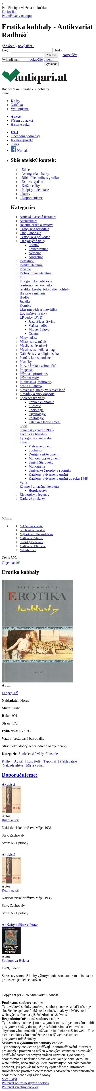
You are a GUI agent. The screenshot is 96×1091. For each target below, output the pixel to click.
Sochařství (36, 450)
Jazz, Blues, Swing (42, 321)
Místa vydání (35, 765)
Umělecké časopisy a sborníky (50, 470)
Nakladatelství (13, 765)
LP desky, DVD (31, 317)
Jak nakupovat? (22, 140)
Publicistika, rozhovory (36, 382)
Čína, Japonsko (30, 233)
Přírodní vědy (29, 378)
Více (5, 1079)
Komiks (25, 305)
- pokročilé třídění (39, 59)
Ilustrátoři (33, 761)
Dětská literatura (31, 265)
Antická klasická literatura (38, 217)
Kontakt (23, 151)
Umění (24, 442)
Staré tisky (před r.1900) (37, 430)
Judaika (25, 301)
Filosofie (35, 406)
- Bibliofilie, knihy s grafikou (40, 178)
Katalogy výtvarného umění (48, 474)
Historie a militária (33, 293)
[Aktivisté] (11, 812)
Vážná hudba (38, 325)
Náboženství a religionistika (39, 354)
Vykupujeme (20, 109)
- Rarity (25, 194)
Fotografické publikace (36, 281)
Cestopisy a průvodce (35, 237)
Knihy (6, 761)
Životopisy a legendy (34, 494)
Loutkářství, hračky (33, 313)
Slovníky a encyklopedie (37, 394)
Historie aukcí (20, 124)
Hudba (24, 297)
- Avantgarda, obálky (34, 174)
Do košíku (9, 12)
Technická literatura (33, 434)
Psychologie (37, 414)
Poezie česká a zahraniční (38, 366)
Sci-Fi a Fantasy (31, 386)
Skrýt (13, 1079)
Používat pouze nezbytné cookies (25, 1083)
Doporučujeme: (20, 775)
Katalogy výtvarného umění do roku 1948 (58, 478)
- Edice (25, 170)
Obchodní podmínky (25, 136)
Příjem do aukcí (22, 120)
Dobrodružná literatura (36, 273)
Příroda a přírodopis (34, 374)
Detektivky (27, 261)
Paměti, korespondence (36, 358)
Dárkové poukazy (32, 498)
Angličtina (36, 257)
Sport (23, 426)
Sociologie (36, 410)
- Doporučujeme (31, 198)
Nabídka (17, 105)
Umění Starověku (41, 462)
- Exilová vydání (31, 182)
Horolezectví (38, 490)
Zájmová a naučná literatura (39, 486)
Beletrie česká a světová (36, 225)
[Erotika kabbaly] (37, 681)
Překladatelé (68, 761)
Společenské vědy (32, 398)
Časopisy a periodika (34, 229)
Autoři (18, 761)
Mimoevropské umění (44, 458)
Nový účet (70, 55)
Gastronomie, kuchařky (36, 285)
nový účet (26, 46)
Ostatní (34, 245)
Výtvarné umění (40, 446)
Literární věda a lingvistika (38, 309)
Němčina (35, 253)
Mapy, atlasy (29, 337)
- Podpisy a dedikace (34, 190)
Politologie (36, 418)
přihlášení (8, 46)
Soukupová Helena (15, 960)
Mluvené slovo (39, 329)
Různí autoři (10, 820)
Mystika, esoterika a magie (38, 350)
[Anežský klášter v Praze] (11, 952)
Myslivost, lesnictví (33, 345)
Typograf (49, 761)
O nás (15, 144)
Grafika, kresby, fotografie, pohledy (45, 289)
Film (23, 277)
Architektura (28, 221)
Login (6, 50)
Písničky (26, 362)
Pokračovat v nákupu (17, 16)
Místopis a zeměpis (33, 341)
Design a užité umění (43, 454)
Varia (23, 482)
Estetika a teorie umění (45, 422)
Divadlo (25, 269)
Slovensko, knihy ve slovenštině (42, 390)
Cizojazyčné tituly (32, 241)
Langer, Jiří (10, 693)
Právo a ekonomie (41, 402)
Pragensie (26, 370)
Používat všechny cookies (20, 1087)
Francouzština (38, 249)
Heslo (57, 50)
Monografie (37, 466)
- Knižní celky (30, 186)
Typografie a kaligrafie (36, 438)
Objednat (9, 563)
